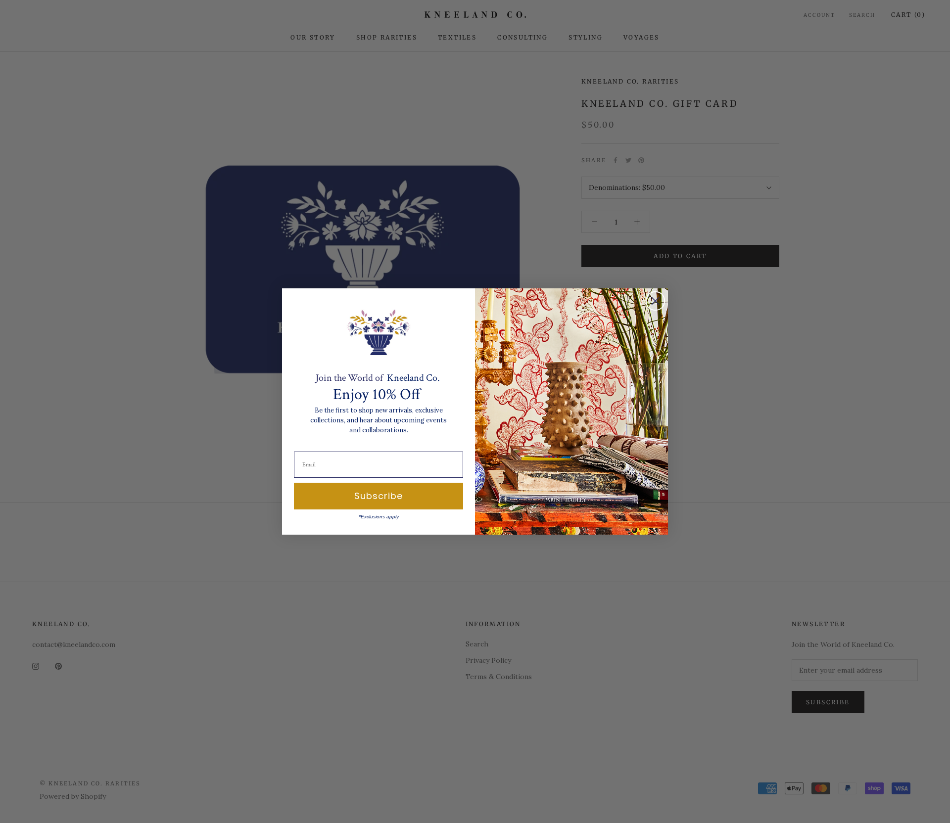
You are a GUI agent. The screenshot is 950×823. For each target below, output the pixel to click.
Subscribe (378, 496)
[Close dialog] (655, 301)
